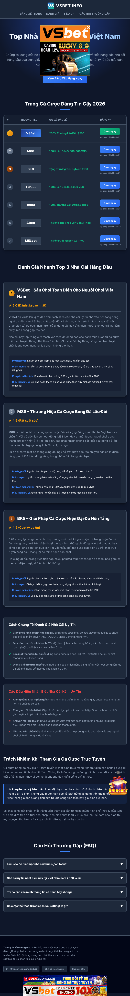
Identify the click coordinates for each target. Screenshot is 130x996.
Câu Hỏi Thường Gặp (94, 13)
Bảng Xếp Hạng (31, 13)
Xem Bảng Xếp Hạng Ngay (65, 78)
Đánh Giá (52, 13)
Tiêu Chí (69, 13)
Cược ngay (110, 131)
